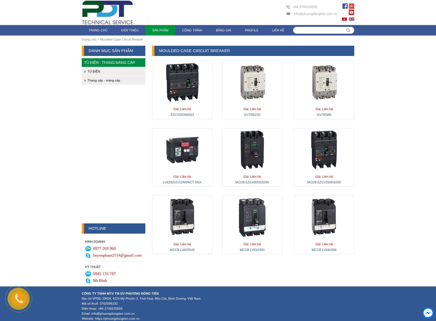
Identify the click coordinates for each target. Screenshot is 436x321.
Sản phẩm (160, 30)
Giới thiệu (130, 30)
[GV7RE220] (252, 105)
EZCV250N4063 (182, 114)
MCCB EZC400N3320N (252, 182)
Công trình (192, 30)
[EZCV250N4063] (182, 105)
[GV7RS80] (324, 105)
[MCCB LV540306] (324, 240)
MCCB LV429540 (182, 250)
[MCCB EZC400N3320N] (252, 172)
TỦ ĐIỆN (93, 71)
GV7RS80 (324, 114)
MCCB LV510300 (252, 250)
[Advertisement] (113, 155)
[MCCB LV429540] (182, 240)
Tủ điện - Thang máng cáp (109, 63)
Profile (251, 30)
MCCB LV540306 (324, 250)
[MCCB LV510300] (252, 240)
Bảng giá (223, 30)
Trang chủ (98, 30)
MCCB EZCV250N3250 (324, 182)
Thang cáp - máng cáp (103, 80)
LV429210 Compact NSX (182, 182)
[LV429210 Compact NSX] (182, 172)
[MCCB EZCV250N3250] (324, 172)
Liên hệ (278, 30)
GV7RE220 (252, 114)
